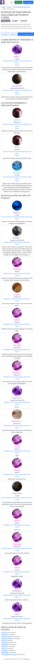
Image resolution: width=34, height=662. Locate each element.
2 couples (15, 21)
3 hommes (23, 21)
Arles (3, 640)
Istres (4, 648)
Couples (4, 34)
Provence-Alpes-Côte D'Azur (22, 7)
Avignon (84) (8, 242)
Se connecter (28, 2)
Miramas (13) (8, 402)
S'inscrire (18, 2)
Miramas (5, 646)
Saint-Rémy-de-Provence (9, 654)
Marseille (5, 632)
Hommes (13, 34)
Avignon (4, 634)
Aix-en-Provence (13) (7, 217)
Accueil (3, 7)
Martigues (5, 652)
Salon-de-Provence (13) (10, 61)
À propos (26, 659)
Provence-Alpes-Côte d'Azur (24, 217)
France (9, 7)
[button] (12, 2)
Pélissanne (5, 644)
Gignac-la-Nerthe (7, 638)
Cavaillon (5, 650)
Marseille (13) (8, 273)
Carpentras (5, 642)
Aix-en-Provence (7, 636)
